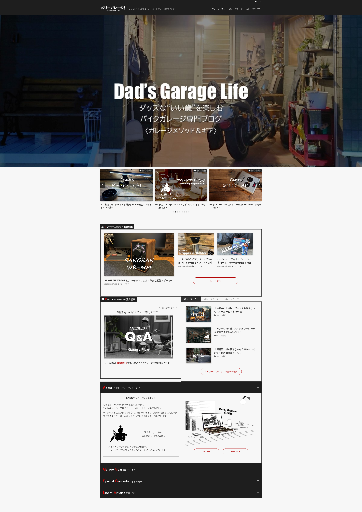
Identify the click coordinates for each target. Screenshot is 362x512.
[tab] (191, 299)
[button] (173, 211)
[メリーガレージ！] (113, 8)
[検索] (260, 1)
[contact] (256, 1)
